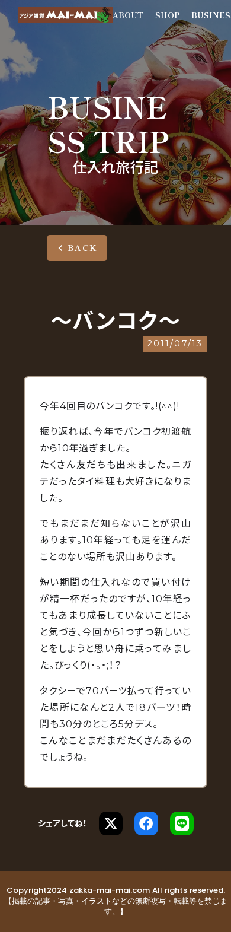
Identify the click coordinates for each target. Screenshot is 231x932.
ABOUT (128, 15)
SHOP (167, 15)
